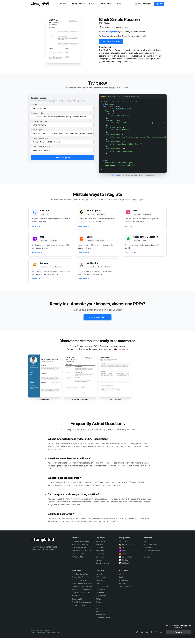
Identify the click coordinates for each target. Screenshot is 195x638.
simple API (113, 32)
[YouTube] (142, 631)
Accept (177, 632)
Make (133, 36)
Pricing (118, 3)
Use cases (100, 538)
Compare (100, 570)
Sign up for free (115, 175)
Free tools (76, 570)
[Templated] (42, 539)
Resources (105, 3)
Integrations (77, 3)
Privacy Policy (51, 632)
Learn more (178, 628)
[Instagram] (147, 631)
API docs (142, 175)
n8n (144, 36)
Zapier (138, 36)
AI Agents (93, 3)
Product (63, 3)
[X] (137, 631)
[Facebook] (151, 631)
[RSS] (161, 631)
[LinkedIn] (156, 631)
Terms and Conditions (38, 632)
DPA (58, 632)
